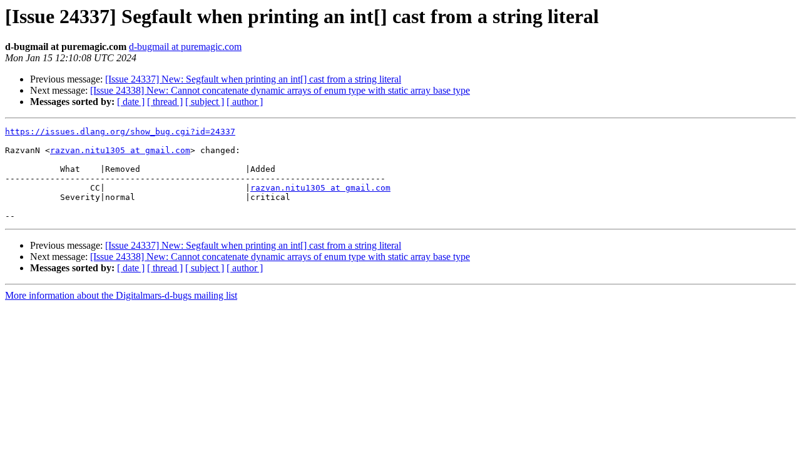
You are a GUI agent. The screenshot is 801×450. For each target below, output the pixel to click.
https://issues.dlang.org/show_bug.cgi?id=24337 (120, 131)
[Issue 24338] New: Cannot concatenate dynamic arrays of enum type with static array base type (280, 90)
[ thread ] (165, 101)
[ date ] (131, 101)
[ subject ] (204, 101)
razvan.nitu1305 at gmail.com (120, 150)
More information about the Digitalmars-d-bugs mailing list (121, 295)
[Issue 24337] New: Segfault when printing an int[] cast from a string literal (253, 79)
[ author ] (245, 101)
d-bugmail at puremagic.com (185, 46)
